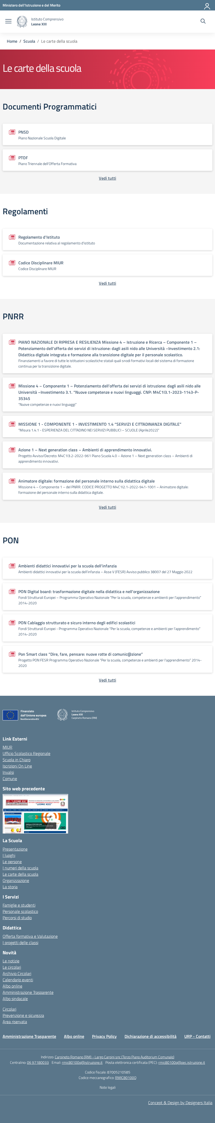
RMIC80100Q (125, 1077)
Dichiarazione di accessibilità (150, 1036)
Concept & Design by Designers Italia (180, 1102)
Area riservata (15, 1021)
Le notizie (11, 961)
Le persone (12, 861)
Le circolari (12, 967)
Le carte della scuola (20, 874)
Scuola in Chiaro (16, 760)
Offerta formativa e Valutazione (30, 936)
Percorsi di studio (17, 917)
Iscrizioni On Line (17, 766)
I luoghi (9, 855)
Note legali (108, 1087)
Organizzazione (16, 880)
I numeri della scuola (20, 868)
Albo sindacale (15, 998)
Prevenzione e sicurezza (23, 1015)
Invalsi (8, 772)
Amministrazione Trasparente (28, 992)
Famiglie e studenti (19, 905)
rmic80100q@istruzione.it (82, 1062)
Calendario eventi (18, 980)
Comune (10, 778)
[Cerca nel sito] (203, 21)
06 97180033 (38, 1062)
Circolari (9, 1009)
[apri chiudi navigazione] (8, 22)
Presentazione (15, 849)
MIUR (7, 747)
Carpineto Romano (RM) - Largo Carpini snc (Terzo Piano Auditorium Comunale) (114, 1057)
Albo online (12, 986)
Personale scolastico (20, 911)
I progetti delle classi (20, 942)
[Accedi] (207, 5)
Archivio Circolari (17, 973)
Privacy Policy (104, 1036)
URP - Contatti (197, 1036)
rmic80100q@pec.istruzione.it (181, 1062)
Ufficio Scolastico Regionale (26, 753)
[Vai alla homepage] (22, 22)
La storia (10, 887)
